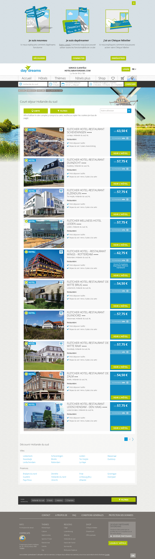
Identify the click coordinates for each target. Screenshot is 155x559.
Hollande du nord (58, 477)
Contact (46, 515)
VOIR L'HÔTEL (120, 275)
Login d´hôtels (118, 543)
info (21, 524)
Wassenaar (112, 456)
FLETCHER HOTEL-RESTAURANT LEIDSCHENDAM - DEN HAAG (86, 405)
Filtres (63, 111)
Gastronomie (46, 535)
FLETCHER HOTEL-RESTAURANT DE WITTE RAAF (88, 344)
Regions (68, 524)
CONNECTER (79, 58)
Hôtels (42, 78)
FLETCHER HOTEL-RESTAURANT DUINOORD (86, 313)
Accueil (26, 78)
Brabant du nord (30, 474)
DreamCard (90, 531)
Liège (66, 528)
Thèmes (60, 78)
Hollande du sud (54, 90)
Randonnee (46, 542)
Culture (44, 531)
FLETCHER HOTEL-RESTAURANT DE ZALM (88, 374)
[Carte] (132, 78)
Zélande (82, 480)
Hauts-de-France (69, 542)
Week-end (31, 90)
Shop (101, 78)
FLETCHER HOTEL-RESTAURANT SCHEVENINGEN (86, 130)
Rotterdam (55, 462)
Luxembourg (68, 531)
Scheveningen (57, 456)
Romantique (46, 528)
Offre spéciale (91, 535)
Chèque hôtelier (91, 528)
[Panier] (122, 78)
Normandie (68, 546)
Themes (45, 524)
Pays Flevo (27, 480)
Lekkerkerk (27, 456)
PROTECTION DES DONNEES (121, 515)
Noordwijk (27, 459)
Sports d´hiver (47, 539)
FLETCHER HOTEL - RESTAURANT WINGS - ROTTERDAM (86, 252)
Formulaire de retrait (26, 528)
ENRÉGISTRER (118, 58)
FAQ (74, 515)
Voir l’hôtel (120, 153)
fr (133, 69)
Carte (36, 111)
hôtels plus (82, 78)
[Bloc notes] (113, 78)
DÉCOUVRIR (39, 58)
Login (126, 69)
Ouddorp (111, 459)
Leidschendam (29, 462)
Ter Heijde (83, 459)
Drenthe (54, 474)
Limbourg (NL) (85, 477)
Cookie (107, 554)
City (43, 550)
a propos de (61, 515)
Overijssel (112, 477)
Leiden (82, 456)
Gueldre (26, 477)
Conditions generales (92, 515)
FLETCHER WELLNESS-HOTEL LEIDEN (84, 222)
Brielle (54, 459)
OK (133, 555)
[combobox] (115, 110)
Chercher (130, 84)
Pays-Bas (41, 90)
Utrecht (54, 480)
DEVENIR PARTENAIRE (122, 536)
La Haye (82, 462)
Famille (44, 546)
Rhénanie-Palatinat (70, 550)
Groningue (112, 474)
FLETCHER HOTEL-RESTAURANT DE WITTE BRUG (88, 283)
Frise (81, 474)
